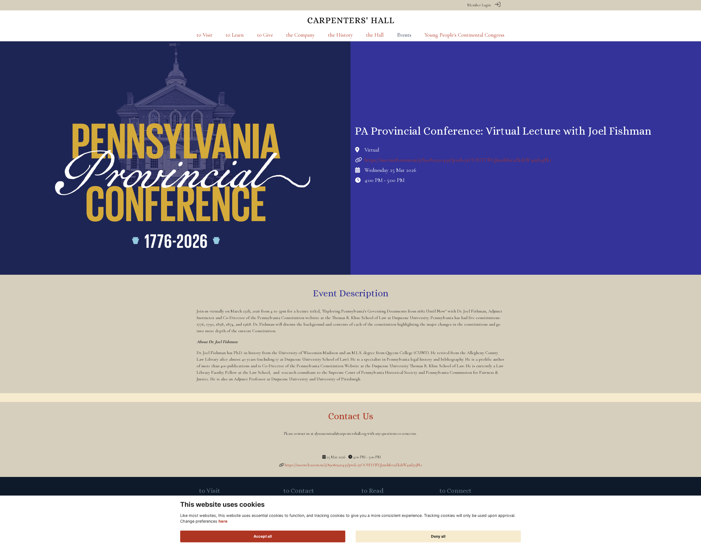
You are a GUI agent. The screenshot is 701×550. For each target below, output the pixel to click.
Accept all (263, 536)
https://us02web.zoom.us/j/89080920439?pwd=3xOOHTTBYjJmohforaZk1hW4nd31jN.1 (457, 160)
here (223, 521)
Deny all (438, 536)
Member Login (479, 5)
